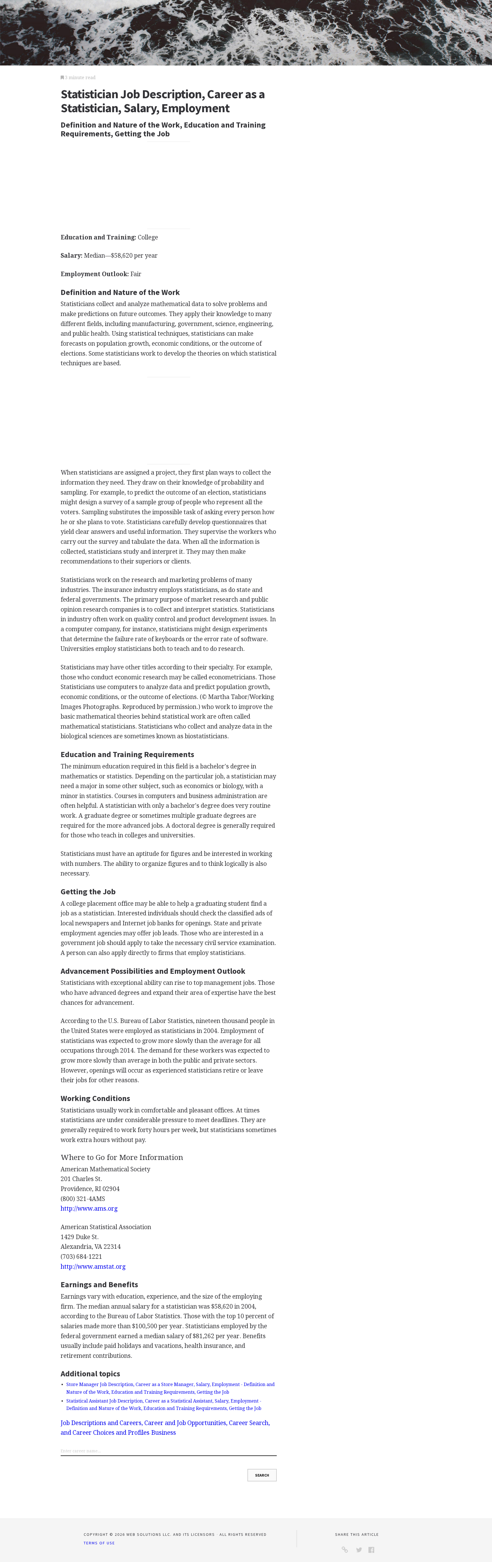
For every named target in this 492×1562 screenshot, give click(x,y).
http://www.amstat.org (93, 1266)
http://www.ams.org (89, 1208)
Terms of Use (99, 1542)
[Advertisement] (169, 185)
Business (163, 1432)
